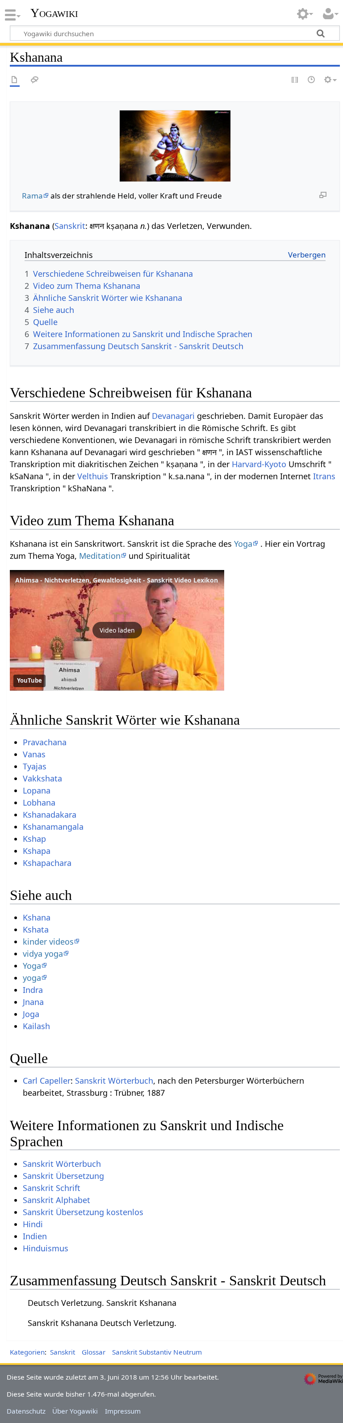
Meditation (100, 555)
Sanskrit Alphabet (56, 1200)
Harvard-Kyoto (259, 464)
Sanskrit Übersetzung (63, 1175)
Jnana (33, 1002)
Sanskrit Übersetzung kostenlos (83, 1212)
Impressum (123, 1410)
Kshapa (36, 850)
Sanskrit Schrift (51, 1187)
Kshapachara (47, 862)
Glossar (93, 1351)
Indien (35, 1236)
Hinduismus (45, 1248)
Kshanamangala (53, 826)
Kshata (36, 929)
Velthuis (92, 476)
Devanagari (173, 415)
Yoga (243, 543)
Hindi (33, 1224)
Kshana (36, 917)
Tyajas (34, 766)
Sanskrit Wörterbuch (114, 1080)
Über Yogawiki (75, 1410)
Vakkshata (42, 778)
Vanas (34, 754)
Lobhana (39, 802)
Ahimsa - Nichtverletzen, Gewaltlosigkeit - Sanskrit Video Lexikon (116, 580)
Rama (32, 195)
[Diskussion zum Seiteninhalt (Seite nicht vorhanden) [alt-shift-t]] (35, 80)
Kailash (36, 1026)
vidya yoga (43, 953)
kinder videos (48, 941)
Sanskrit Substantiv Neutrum (157, 1351)
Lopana (36, 790)
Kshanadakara (49, 814)
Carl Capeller (47, 1080)
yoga (32, 977)
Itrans (324, 476)
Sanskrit (69, 225)
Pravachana (45, 742)
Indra (33, 989)
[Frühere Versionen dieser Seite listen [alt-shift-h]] (312, 80)
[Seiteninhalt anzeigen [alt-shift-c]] (15, 80)
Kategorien (27, 1351)
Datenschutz (26, 1410)
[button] (117, 630)
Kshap (34, 838)
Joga (31, 1014)
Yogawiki (54, 13)
